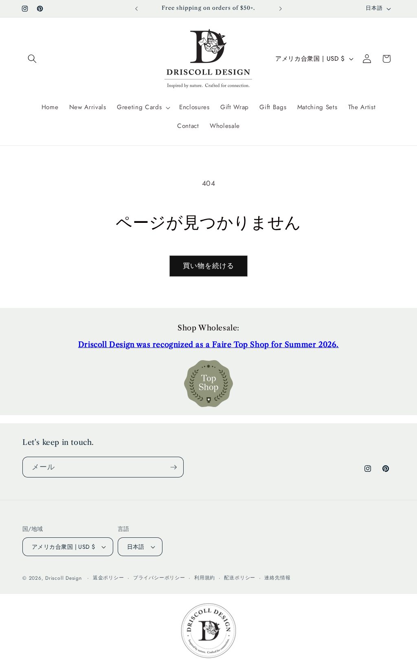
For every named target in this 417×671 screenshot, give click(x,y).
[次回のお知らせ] (281, 8)
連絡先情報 (277, 577)
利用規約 (204, 577)
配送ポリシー (239, 577)
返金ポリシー (108, 577)
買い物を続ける (209, 266)
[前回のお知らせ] (136, 8)
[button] (32, 58)
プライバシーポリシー (159, 577)
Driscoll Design (63, 578)
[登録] (173, 467)
